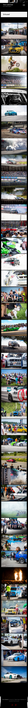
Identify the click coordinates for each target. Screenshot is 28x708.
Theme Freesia (17, 699)
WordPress (23, 699)
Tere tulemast (8, 5)
